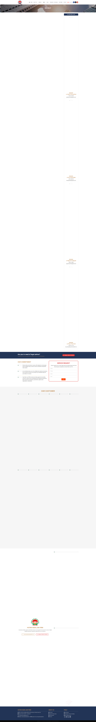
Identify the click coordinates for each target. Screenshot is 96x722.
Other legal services (68, 715)
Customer (60, 2)
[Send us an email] (66, 717)
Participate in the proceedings (69, 713)
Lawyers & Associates (52, 713)
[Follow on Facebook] (74, 2)
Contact (65, 2)
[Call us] (68, 717)
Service (40, 2)
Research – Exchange (54, 2)
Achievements (51, 715)
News (44, 2)
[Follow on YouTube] (77, 2)
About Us (35, 2)
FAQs (47, 2)
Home (31, 2)
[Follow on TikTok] (75, 2)
